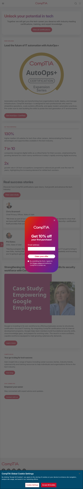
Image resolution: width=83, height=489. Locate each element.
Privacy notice (37, 263)
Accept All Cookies (48, 485)
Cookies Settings (32, 485)
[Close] (79, 473)
